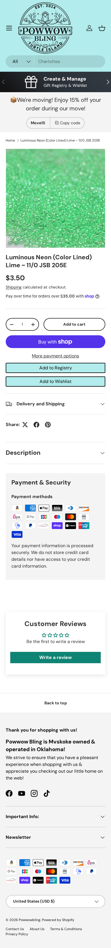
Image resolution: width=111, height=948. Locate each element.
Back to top (55, 702)
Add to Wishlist (55, 381)
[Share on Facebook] (36, 424)
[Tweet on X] (25, 424)
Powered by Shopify (58, 920)
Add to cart (74, 324)
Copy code (70, 122)
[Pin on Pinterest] (48, 424)
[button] (102, 28)
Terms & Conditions (66, 929)
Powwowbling (29, 920)
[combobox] (55, 61)
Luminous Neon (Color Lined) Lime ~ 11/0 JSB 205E (60, 140)
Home (10, 140)
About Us (37, 929)
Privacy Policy (17, 934)
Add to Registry (55, 368)
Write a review (55, 657)
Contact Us (15, 929)
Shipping (14, 287)
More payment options (55, 356)
